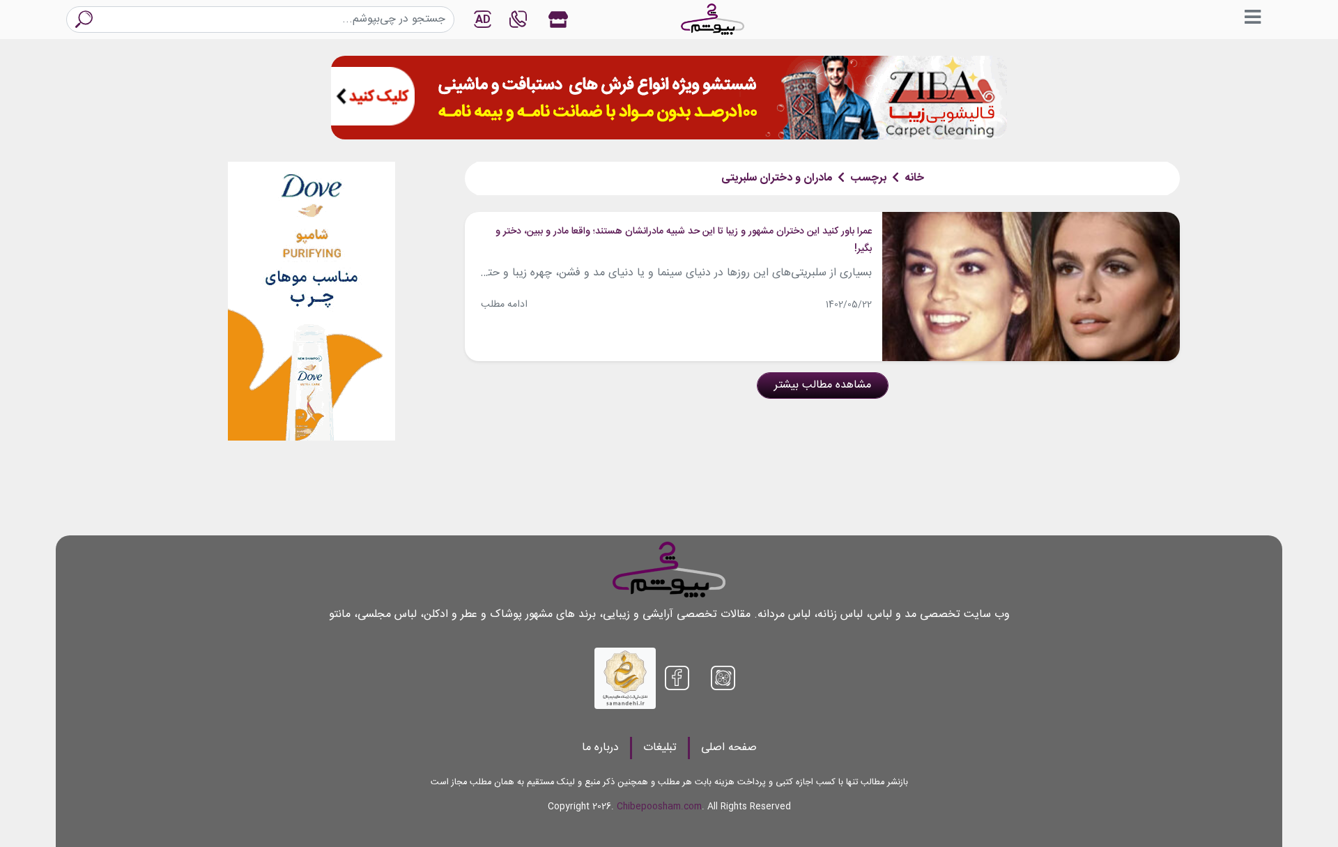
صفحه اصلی (729, 747)
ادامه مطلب (504, 304)
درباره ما (600, 747)
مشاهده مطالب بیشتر (822, 385)
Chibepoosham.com (659, 807)
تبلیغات (660, 747)
